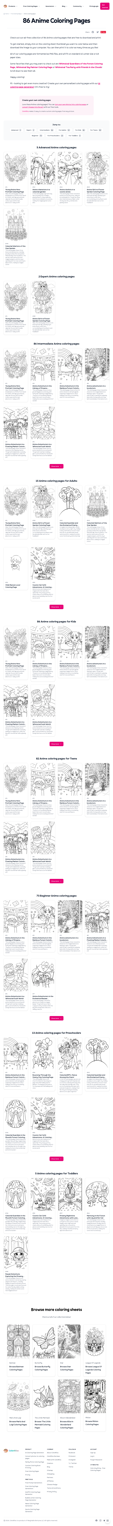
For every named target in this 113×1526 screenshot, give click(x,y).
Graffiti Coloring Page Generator (32, 1493)
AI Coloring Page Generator (34, 1453)
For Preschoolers (55, 136)
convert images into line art (32, 107)
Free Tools (29, 1479)
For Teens (95, 130)
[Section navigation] (107, 1520)
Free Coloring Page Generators (31, 1487)
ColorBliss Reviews (53, 1456)
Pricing (91, 6)
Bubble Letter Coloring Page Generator (33, 1499)
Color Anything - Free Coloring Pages (97, 1469)
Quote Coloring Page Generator (32, 1510)
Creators (50, 1463)
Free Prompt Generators (33, 1483)
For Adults (64, 130)
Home (7, 14)
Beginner (37, 136)
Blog (63, 6)
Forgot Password (96, 1460)
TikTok (71, 1467)
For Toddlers (74, 136)
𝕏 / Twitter (73, 1463)
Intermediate (46, 130)
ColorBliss (25, 111)
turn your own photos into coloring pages (70, 104)
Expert (30, 130)
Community (77, 6)
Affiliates (50, 1481)
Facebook (72, 1453)
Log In (92, 1456)
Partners (50, 1477)
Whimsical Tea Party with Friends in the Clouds (78, 67)
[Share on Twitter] (98, 32)
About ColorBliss (52, 1453)
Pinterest (72, 1456)
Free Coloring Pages (30, 6)
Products (12, 6)
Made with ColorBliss (54, 1460)
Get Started (105, 6)
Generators (50, 6)
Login (96, 6)
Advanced (16, 130)
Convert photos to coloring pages (34, 1457)
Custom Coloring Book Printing (32, 1466)
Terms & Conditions (54, 1488)
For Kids (79, 130)
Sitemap (50, 1470)
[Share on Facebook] (93, 32)
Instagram (72, 1460)
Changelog (50, 1474)
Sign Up (93, 1453)
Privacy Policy (52, 1492)
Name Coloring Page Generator (32, 1505)
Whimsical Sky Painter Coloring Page (34, 67)
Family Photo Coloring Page (34, 1462)
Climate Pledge (52, 1484)
